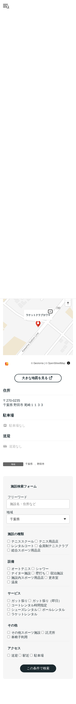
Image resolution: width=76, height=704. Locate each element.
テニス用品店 (48, 541)
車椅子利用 (19, 637)
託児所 (50, 632)
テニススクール (22, 541)
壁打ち (40, 573)
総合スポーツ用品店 (26, 550)
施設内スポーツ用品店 (27, 577)
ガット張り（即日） (47, 601)
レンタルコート (22, 546)
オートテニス (21, 568)
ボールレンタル (53, 609)
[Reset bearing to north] (68, 303)
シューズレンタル (24, 609)
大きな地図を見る (35, 378)
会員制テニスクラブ (53, 546)
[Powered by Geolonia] (6, 363)
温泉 (14, 582)
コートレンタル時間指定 (29, 605)
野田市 (40, 464)
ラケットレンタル (24, 614)
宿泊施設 (56, 573)
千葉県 (29, 464)
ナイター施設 (21, 573)
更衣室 (53, 577)
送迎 (14, 655)
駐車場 (38, 655)
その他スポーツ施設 (26, 632)
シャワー (42, 568)
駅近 (25, 655)
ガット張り (19, 601)
